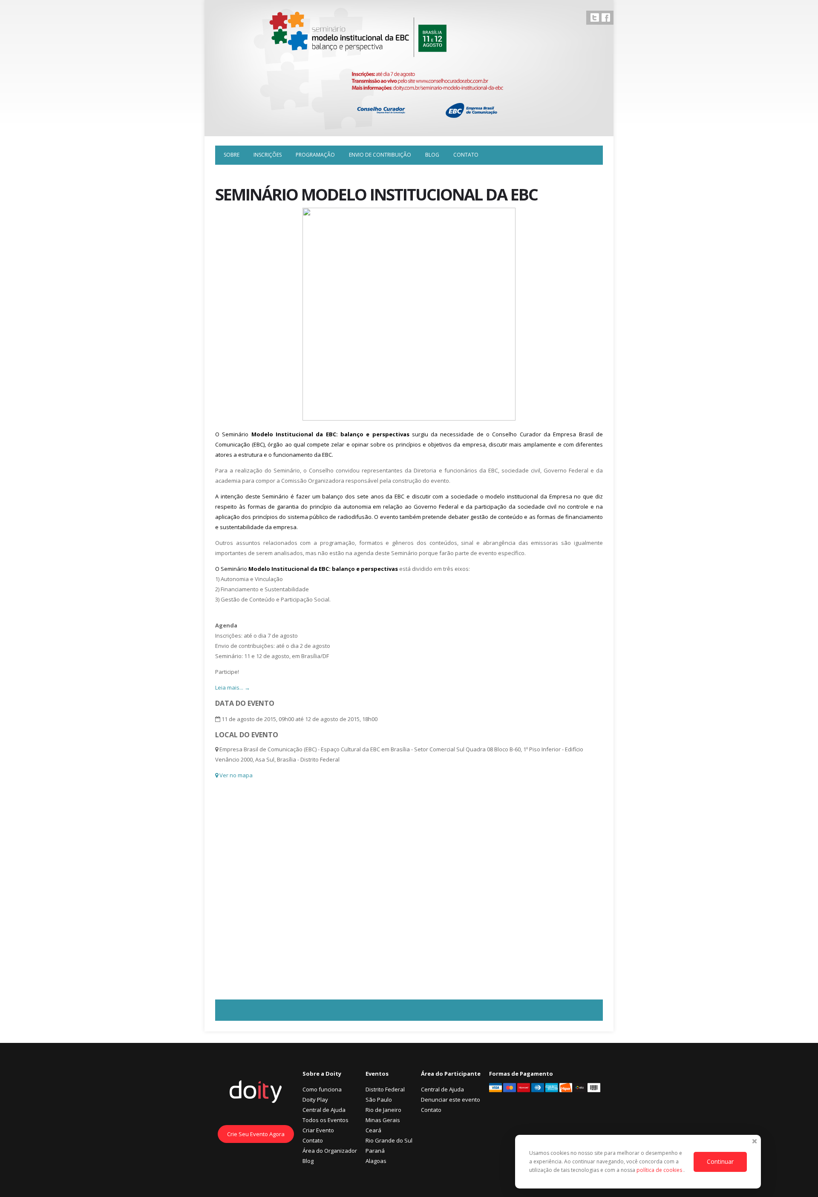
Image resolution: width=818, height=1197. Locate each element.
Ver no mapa (235, 775)
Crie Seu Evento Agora (256, 1134)
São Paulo (379, 1099)
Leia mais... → (232, 687)
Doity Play (315, 1099)
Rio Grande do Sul (389, 1140)
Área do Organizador (329, 1150)
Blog (432, 154)
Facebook (606, 17)
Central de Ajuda (324, 1110)
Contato (465, 154)
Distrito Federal (385, 1089)
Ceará (373, 1130)
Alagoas (376, 1161)
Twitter (594, 17)
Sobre (231, 154)
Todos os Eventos (325, 1120)
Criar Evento (318, 1130)
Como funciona (322, 1089)
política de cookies (660, 1170)
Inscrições (267, 154)
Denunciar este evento (450, 1099)
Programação (315, 154)
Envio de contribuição (380, 154)
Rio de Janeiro (383, 1110)
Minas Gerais (383, 1120)
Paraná (375, 1150)
